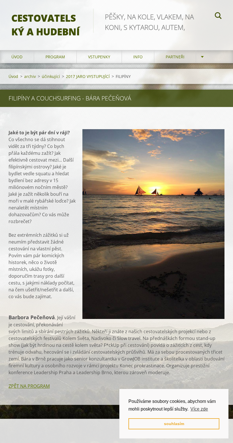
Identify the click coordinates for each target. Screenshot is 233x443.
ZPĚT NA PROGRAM (29, 386)
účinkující (51, 76)
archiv (30, 76)
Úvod (16, 56)
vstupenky (99, 56)
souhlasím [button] (174, 423)
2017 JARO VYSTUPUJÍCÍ (88, 76)
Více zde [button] (199, 409)
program (55, 56)
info (138, 56)
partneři (175, 56)
